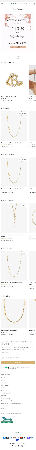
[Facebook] (12, 446)
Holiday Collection (7, 62)
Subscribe (18, 362)
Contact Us (4, 395)
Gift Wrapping (5, 385)
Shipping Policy (5, 398)
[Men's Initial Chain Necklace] (14, 313)
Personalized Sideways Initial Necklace (11, 403)
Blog (2, 408)
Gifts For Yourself (7, 201)
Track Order (4, 406)
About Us (3, 382)
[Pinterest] (18, 446)
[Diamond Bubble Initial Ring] (14, 80)
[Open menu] (2, 3)
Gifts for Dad (5, 296)
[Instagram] (22, 446)
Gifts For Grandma (7, 155)
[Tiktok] (15, 446)
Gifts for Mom (6, 108)
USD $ (17, 432)
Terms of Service (5, 393)
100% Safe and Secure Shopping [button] (11, 413)
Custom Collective (16, 443)
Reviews (3, 388)
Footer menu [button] (5, 374)
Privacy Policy (5, 390)
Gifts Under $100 (6, 248)
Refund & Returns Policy (7, 400)
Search (3, 377)
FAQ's (3, 380)
